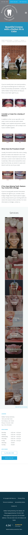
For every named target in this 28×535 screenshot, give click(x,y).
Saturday (8, 442)
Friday (11, 440)
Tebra (20, 529)
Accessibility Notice (20, 502)
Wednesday (11, 436)
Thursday (11, 438)
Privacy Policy (21, 498)
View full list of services (21, 407)
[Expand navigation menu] (26, 12)
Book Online (9, 458)
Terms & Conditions (8, 502)
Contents (16, 40)
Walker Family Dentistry (7, 40)
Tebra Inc (14, 498)
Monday (11, 432)
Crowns (3, 41)
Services (23, 40)
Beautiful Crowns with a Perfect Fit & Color (16, 41)
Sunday (8, 444)
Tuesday (11, 434)
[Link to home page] (12, 13)
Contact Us (14, 506)
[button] (14, 2)
